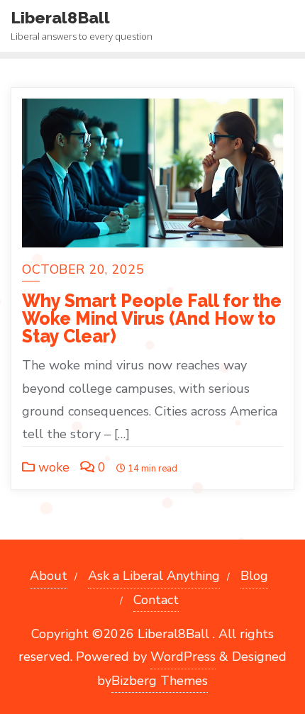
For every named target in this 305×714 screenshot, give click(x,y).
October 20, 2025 (83, 269)
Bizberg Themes (159, 680)
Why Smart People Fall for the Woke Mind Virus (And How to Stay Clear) (152, 318)
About (48, 575)
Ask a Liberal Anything (154, 575)
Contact (156, 599)
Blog (254, 575)
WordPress (183, 656)
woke (52, 467)
